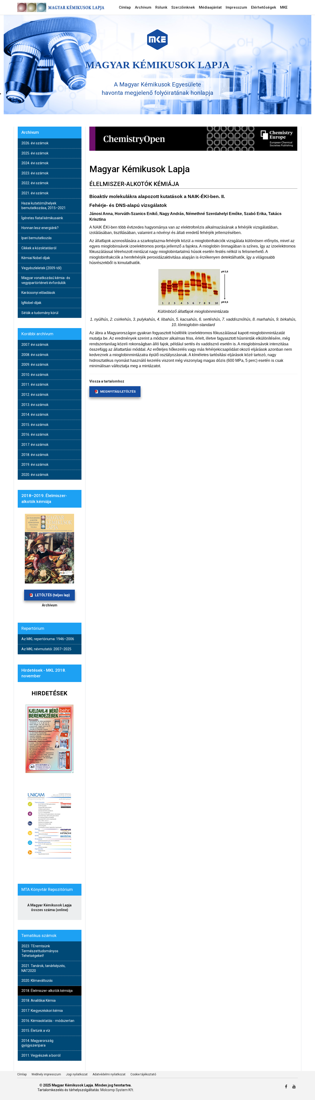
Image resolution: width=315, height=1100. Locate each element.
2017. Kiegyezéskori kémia (42, 1011)
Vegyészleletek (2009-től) (41, 268)
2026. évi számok (34, 143)
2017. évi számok (34, 445)
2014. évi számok (34, 415)
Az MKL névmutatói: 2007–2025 (46, 649)
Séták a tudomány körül (39, 313)
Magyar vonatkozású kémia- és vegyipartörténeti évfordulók (45, 280)
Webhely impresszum (46, 1074)
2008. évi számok (34, 355)
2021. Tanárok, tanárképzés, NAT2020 (43, 968)
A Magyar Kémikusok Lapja (49, 905)
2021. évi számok (34, 193)
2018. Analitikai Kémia (38, 1000)
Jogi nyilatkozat (77, 1074)
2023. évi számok (34, 173)
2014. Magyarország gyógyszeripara (37, 1043)
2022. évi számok (34, 183)
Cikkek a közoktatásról (38, 248)
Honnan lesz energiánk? (40, 228)
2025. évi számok (34, 153)
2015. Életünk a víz (35, 1031)
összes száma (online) (49, 910)
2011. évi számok (34, 384)
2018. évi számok (34, 455)
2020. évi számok (34, 475)
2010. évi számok (34, 375)
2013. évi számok (34, 405)
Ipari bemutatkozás (36, 238)
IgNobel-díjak (31, 303)
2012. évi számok (34, 395)
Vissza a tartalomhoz (106, 381)
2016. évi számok (34, 434)
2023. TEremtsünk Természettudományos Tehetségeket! (39, 951)
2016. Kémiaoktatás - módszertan (47, 1021)
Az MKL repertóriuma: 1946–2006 (47, 639)
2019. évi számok (34, 465)
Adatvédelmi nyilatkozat (109, 1074)
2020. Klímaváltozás (37, 981)
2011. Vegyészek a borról (41, 1055)
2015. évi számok (34, 425)
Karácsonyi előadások (38, 293)
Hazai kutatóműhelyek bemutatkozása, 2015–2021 (43, 205)
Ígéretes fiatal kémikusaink (42, 218)
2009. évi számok (34, 365)
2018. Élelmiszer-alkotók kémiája (47, 991)
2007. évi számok (34, 345)
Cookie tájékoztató (143, 1074)
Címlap (22, 1074)
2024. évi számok (34, 163)
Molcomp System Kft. (117, 1090)
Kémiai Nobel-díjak (35, 258)
